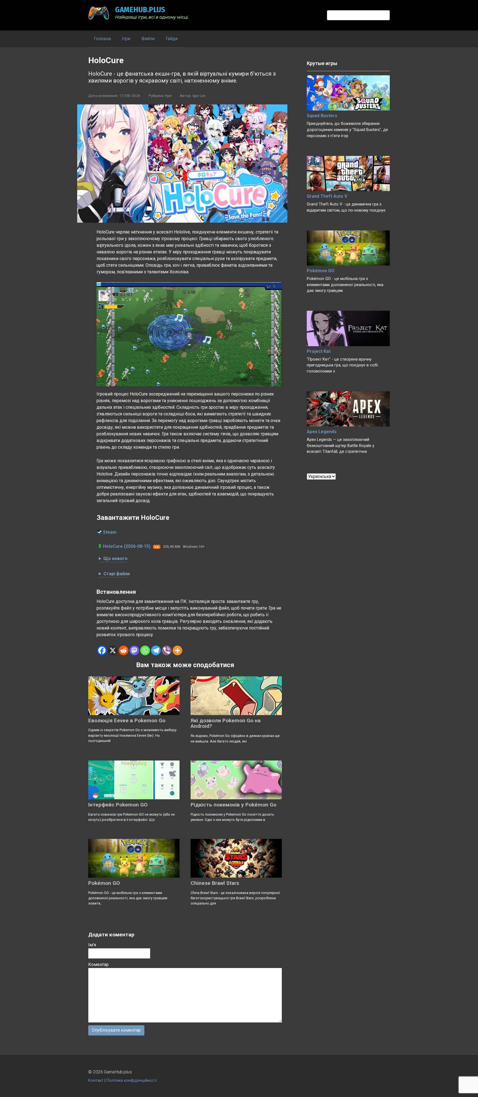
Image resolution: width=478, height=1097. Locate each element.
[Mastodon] (134, 650)
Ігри (126, 38)
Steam (109, 532)
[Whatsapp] (145, 650)
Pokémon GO (104, 883)
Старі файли (116, 573)
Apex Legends (322, 431)
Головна (102, 38)
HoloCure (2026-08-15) (126, 546)
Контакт (95, 1080)
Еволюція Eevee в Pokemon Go (126, 720)
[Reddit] (123, 650)
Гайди (172, 38)
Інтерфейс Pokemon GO (117, 804)
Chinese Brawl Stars (215, 883)
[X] (113, 650)
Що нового (115, 558)
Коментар (98, 964)
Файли (148, 38)
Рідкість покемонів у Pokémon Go (233, 804)
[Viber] (167, 650)
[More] (177, 650)
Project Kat (319, 351)
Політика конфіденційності (131, 1080)
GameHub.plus (140, 9)
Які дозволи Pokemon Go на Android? (226, 723)
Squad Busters (322, 115)
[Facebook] (102, 650)
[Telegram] (156, 650)
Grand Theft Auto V (327, 196)
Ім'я (92, 944)
